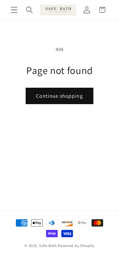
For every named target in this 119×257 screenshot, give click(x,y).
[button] (14, 10)
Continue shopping (59, 95)
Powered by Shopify (76, 245)
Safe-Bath (48, 245)
